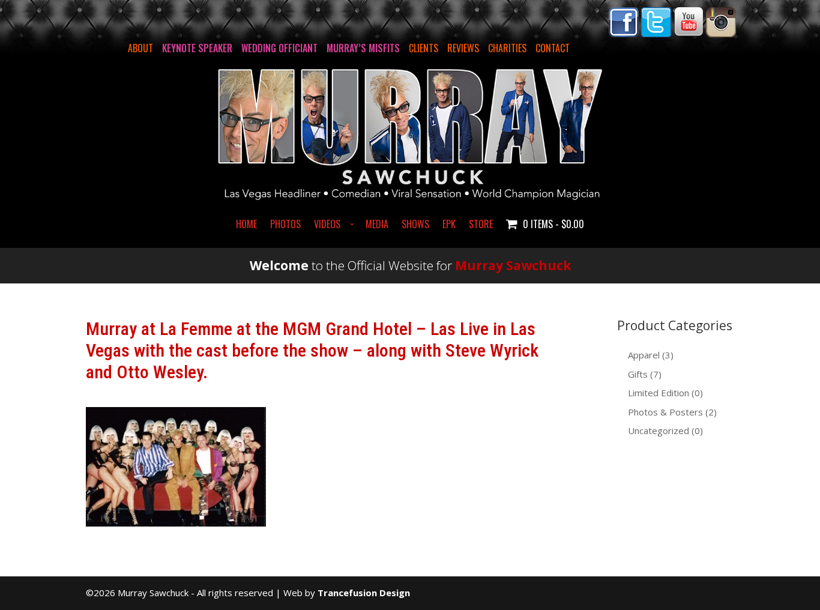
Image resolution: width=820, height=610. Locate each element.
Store (481, 225)
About (140, 48)
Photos (285, 225)
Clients (423, 48)
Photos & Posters (665, 412)
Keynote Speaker (197, 48)
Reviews (463, 48)
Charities (507, 48)
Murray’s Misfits (363, 48)
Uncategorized (658, 430)
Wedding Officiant (279, 48)
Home (246, 225)
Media (377, 225)
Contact (552, 48)
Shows (415, 225)
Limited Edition (658, 393)
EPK (449, 225)
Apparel (644, 355)
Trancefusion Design (364, 593)
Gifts (638, 374)
